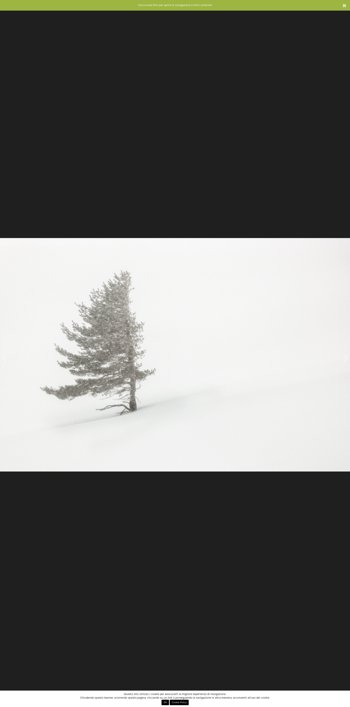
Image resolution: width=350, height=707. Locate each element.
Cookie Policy (179, 702)
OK (165, 702)
